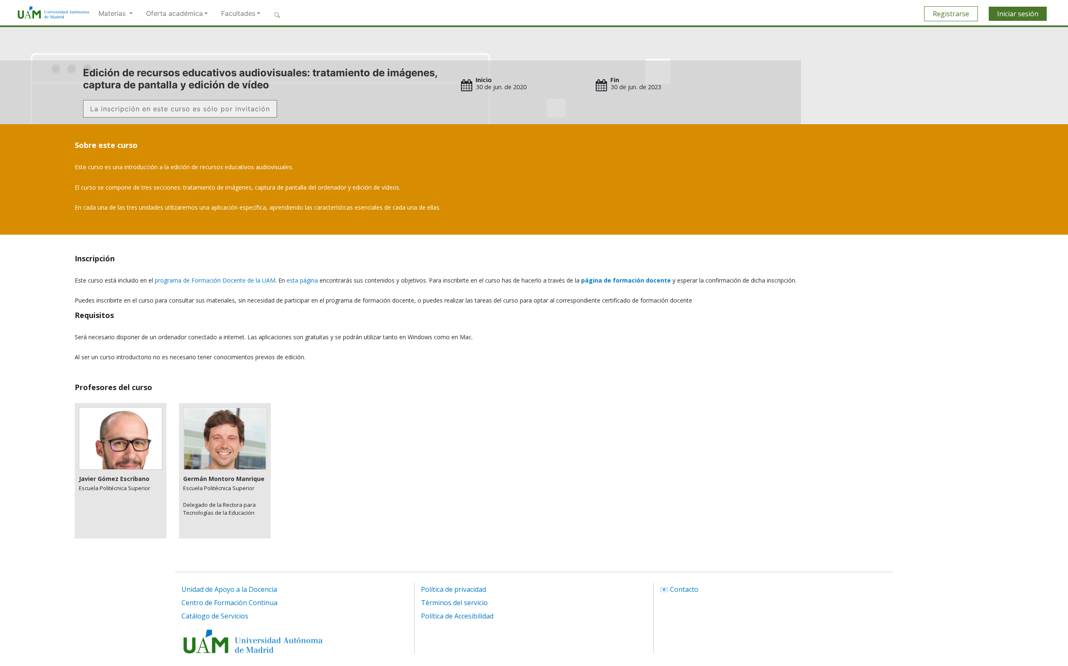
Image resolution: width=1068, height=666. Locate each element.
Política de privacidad (453, 589)
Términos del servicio (454, 602)
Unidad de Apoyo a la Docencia (229, 589)
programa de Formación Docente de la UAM (215, 280)
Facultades (238, 13)
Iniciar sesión (1017, 13)
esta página (302, 280)
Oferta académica (174, 13)
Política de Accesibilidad (457, 616)
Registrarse (951, 13)
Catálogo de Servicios (214, 616)
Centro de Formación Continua (229, 602)
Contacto (684, 589)
